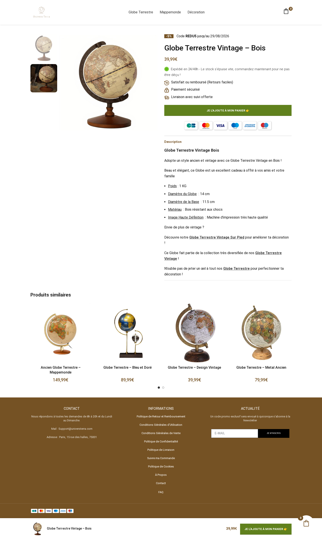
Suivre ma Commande (161, 458)
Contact (161, 483)
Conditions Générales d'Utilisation (161, 424)
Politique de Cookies (161, 466)
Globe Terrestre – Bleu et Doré (127, 367)
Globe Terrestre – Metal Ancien (261, 367)
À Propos (161, 474)
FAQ (160, 492)
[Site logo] (41, 12)
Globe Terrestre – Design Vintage (194, 367)
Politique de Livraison (160, 449)
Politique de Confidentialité (161, 441)
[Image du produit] (127, 333)
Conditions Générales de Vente (161, 433)
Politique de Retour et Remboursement (161, 416)
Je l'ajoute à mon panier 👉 (228, 110)
